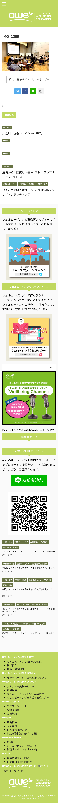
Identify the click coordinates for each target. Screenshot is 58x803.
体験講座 (12, 690)
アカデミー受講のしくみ (20, 686)
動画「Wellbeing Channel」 (22, 749)
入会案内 (12, 726)
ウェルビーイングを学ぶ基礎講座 (25, 694)
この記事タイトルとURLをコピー (30, 79)
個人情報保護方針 (17, 729)
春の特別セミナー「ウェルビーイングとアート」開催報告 (28, 633)
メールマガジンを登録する (22, 746)
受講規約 (12, 713)
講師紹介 (12, 665)
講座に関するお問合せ (19, 758)
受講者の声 (13, 710)
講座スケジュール (17, 706)
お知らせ (12, 742)
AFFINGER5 (35, 798)
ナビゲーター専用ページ (12, 770)
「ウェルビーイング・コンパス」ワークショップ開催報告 (28, 551)
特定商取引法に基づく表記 (22, 733)
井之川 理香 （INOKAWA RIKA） (23, 133)
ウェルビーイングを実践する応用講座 (28, 697)
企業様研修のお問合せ (19, 762)
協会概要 (12, 722)
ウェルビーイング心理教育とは (24, 661)
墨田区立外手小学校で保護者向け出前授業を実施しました (28, 567)
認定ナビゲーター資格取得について (27, 678)
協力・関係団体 (15, 669)
